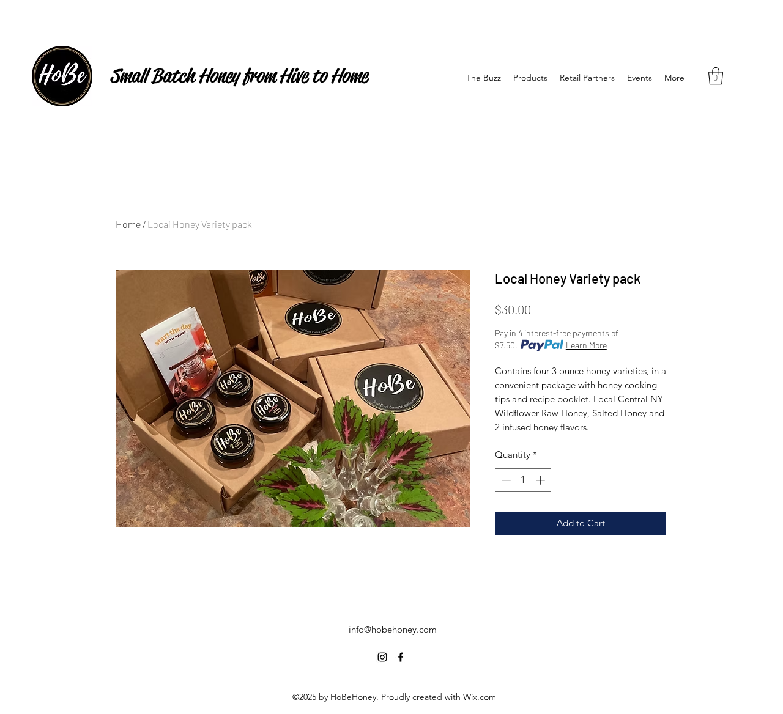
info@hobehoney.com (393, 629)
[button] (715, 76)
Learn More (586, 345)
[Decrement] (505, 480)
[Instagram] (382, 657)
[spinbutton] (523, 480)
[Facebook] (401, 657)
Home (128, 224)
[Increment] (541, 480)
